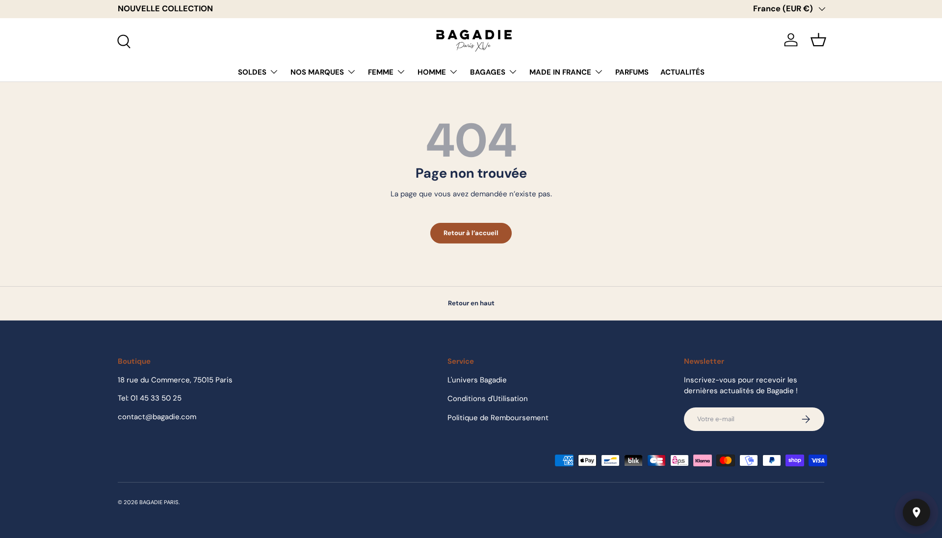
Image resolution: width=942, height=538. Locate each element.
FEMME (380, 72)
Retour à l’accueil (471, 233)
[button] (818, 40)
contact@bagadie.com (157, 417)
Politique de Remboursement (498, 418)
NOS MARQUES (317, 72)
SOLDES (252, 72)
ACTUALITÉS (682, 72)
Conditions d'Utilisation (487, 399)
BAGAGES (487, 72)
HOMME (432, 72)
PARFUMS (632, 72)
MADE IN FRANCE (560, 72)
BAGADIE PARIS (159, 502)
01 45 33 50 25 (156, 398)
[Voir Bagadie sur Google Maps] (916, 512)
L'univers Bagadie (477, 380)
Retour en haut (471, 303)
